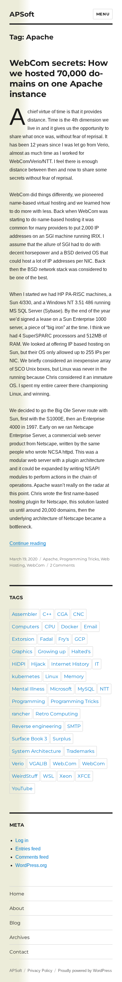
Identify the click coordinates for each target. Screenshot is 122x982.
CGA (62, 614)
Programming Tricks (79, 559)
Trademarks (80, 751)
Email (90, 626)
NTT (104, 689)
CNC (78, 614)
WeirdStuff (24, 776)
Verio (18, 763)
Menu (102, 14)
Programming (28, 701)
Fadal (46, 639)
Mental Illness (28, 689)
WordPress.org (31, 865)
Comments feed (32, 857)
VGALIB (38, 763)
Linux (51, 676)
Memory (74, 676)
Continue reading (27, 543)
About (16, 908)
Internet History (70, 664)
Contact (19, 952)
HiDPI (18, 664)
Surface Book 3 (29, 739)
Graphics (22, 651)
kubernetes (26, 676)
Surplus (62, 739)
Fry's (63, 639)
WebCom (36, 565)
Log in (21, 840)
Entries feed (28, 848)
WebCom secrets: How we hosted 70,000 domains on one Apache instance (58, 78)
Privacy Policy (40, 970)
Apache (50, 559)
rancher (21, 714)
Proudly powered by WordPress (85, 970)
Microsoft (61, 689)
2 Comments (62, 565)
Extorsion (23, 639)
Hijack (38, 664)
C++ (47, 614)
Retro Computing (57, 714)
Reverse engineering (37, 726)
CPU (50, 626)
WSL (48, 776)
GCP (80, 639)
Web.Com (64, 763)
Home (16, 894)
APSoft (21, 14)
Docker (69, 626)
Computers (25, 626)
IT (97, 664)
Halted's (81, 651)
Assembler (24, 614)
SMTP (74, 726)
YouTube (22, 788)
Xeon (66, 776)
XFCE (84, 776)
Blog (14, 923)
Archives (19, 937)
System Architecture (36, 751)
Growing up (52, 651)
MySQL (86, 689)
